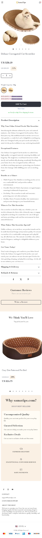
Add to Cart (21, 104)
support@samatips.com (9, 497)
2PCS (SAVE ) (6, 96)
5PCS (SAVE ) (6, 99)
